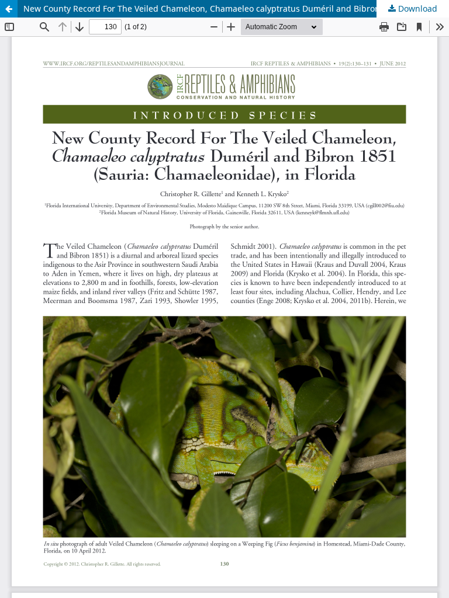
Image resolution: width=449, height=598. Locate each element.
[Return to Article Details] (9, 9)
